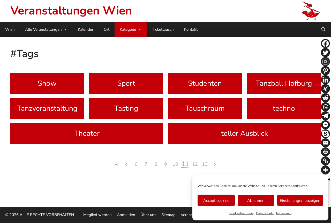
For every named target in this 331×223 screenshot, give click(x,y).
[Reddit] (325, 97)
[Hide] (329, 179)
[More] (325, 169)
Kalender (85, 29)
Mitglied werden (97, 214)
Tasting (126, 108)
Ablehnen (256, 200)
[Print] (325, 151)
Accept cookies (216, 200)
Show (47, 83)
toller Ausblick (244, 133)
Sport (126, 83)
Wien (10, 29)
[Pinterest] (325, 70)
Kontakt (191, 29)
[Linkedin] (325, 79)
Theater (87, 133)
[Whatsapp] (325, 106)
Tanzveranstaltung (47, 108)
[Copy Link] (325, 160)
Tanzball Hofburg (284, 83)
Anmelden (126, 214)
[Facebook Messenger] (325, 124)
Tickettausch (163, 29)
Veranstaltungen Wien (71, 11)
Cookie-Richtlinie (241, 213)
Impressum (283, 213)
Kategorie (128, 29)
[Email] (325, 142)
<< (116, 164)
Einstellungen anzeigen (300, 200)
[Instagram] (325, 61)
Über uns (148, 214)
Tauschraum (205, 108)
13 (205, 164)
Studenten (205, 83)
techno (284, 108)
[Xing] (325, 88)
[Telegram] (325, 115)
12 (195, 164)
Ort (106, 29)
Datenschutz (265, 213)
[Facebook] (325, 43)
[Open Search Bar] (323, 29)
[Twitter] (325, 52)
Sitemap (168, 214)
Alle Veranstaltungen (43, 29)
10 (175, 164)
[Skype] (325, 133)
